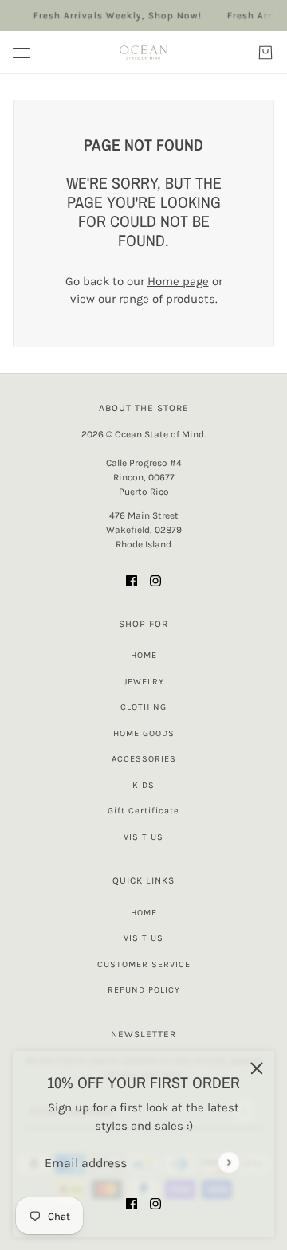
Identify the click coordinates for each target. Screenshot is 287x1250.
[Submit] (228, 1162)
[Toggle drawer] (21, 53)
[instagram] (155, 1203)
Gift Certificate (143, 810)
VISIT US (143, 837)
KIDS (143, 785)
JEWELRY (144, 681)
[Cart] (265, 52)
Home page (178, 281)
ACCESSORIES (144, 759)
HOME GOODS (144, 733)
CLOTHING (143, 707)
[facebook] (132, 1203)
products (190, 299)
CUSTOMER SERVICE (144, 964)
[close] (257, 1068)
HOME (144, 655)
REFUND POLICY (144, 990)
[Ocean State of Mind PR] (143, 53)
